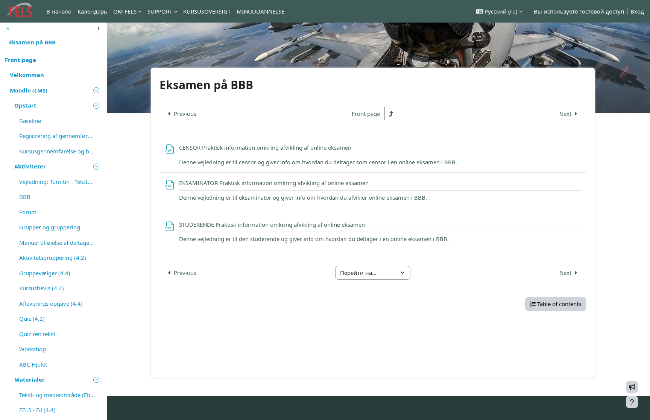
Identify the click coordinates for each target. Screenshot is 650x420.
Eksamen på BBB (32, 42)
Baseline (30, 120)
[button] (499, 11)
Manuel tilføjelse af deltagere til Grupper (57, 242)
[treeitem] (53, 60)
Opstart (25, 105)
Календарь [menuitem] (92, 11)
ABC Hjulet (33, 364)
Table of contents (559, 304)
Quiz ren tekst (37, 334)
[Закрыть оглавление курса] (8, 29)
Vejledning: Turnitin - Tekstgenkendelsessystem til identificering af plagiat (57, 181)
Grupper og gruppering (49, 227)
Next (565, 114)
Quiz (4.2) (32, 318)
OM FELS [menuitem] (125, 11)
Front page (20, 60)
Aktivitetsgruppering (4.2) (52, 257)
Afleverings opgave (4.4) (51, 303)
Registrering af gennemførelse (57, 135)
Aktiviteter (30, 166)
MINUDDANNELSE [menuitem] (260, 11)
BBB (24, 196)
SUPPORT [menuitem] (159, 11)
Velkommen (27, 75)
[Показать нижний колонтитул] (632, 402)
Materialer (29, 379)
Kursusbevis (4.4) (41, 288)
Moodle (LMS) (28, 90)
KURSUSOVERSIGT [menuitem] (207, 11)
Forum (27, 212)
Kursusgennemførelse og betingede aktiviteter (57, 151)
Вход (637, 11)
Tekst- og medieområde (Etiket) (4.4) (57, 395)
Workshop (32, 349)
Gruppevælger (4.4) (44, 273)
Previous (185, 114)
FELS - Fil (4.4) (37, 410)
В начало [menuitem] (58, 11)
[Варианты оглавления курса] (98, 29)
